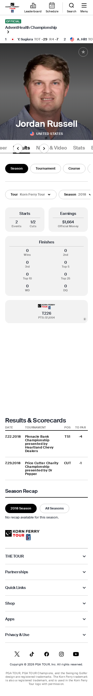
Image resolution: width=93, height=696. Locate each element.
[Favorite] (83, 52)
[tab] (51, 149)
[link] (12, 7)
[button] (31, 194)
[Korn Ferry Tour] (22, 535)
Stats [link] (79, 148)
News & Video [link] (51, 148)
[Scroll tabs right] (44, 148)
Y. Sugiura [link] (25, 39)
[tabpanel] (46, 341)
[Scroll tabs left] (17, 148)
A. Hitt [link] (82, 39)
